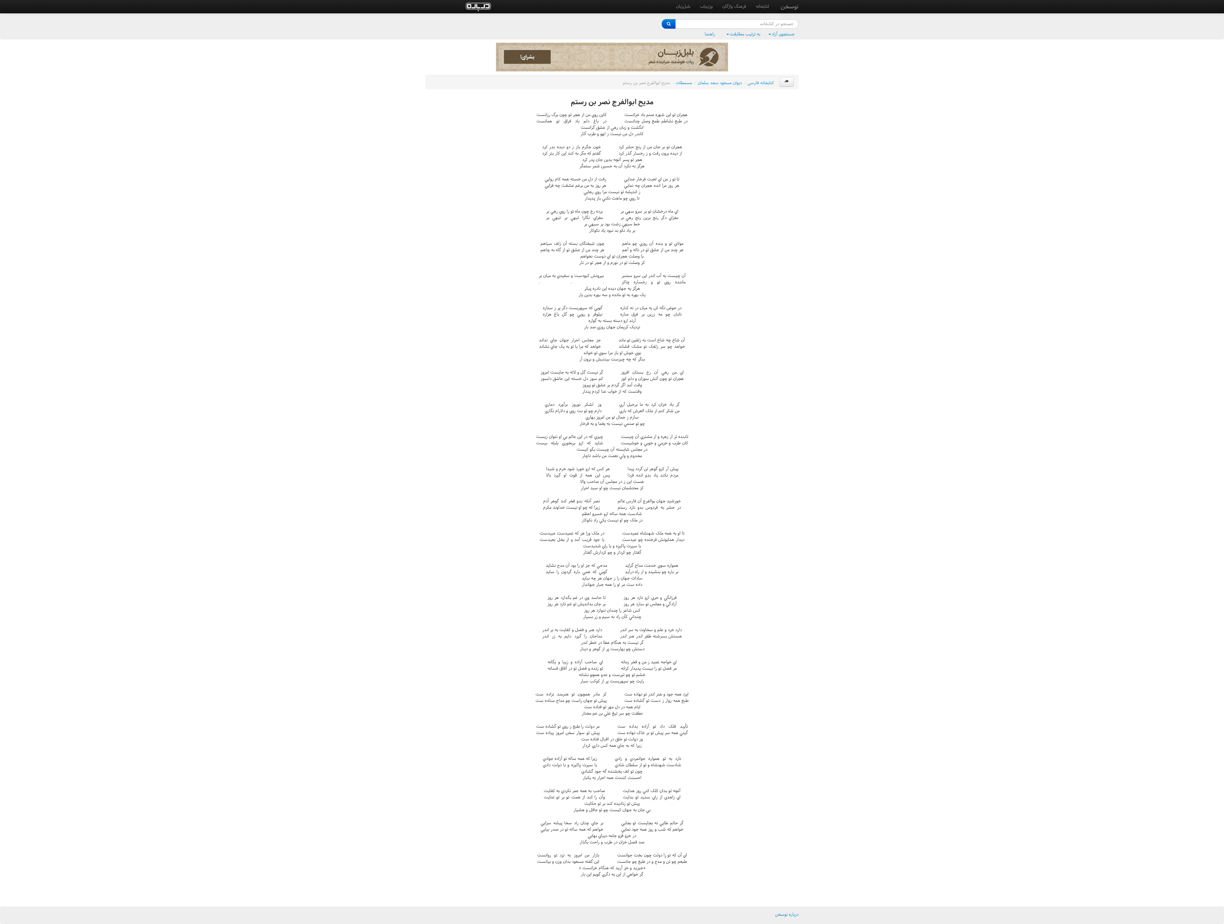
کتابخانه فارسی (760, 83)
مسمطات (684, 83)
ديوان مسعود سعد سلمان (720, 83)
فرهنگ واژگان (734, 6)
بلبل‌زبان (683, 6)
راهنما (710, 34)
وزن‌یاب (706, 6)
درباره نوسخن (786, 914)
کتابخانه (762, 6)
